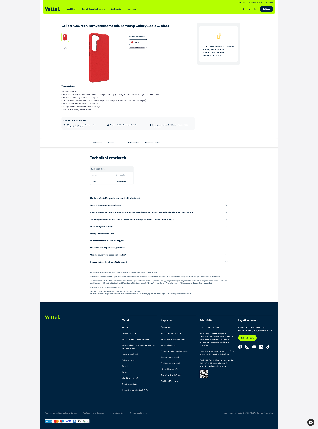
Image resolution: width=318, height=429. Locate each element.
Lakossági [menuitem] (241, 2)
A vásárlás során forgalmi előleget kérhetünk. (106, 287)
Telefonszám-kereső (170, 357)
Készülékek (71, 9)
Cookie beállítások (138, 413)
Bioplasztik (120, 175)
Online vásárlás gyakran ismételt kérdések (115, 197)
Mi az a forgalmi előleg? (101, 226)
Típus (94, 181)
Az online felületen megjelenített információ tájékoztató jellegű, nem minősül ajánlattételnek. (124, 272)
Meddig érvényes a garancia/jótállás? (108, 255)
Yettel (125, 320)
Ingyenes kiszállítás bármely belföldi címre (124, 125)
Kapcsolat (167, 320)
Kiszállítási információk (171, 333)
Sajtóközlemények (130, 354)
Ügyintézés (116, 9)
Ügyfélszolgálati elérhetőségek (175, 351)
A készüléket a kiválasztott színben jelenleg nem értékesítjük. (218, 50)
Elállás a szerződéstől (170, 363)
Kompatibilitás (98, 169)
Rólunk (125, 327)
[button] (310, 422)
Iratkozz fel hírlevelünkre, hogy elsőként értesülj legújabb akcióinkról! (255, 328)
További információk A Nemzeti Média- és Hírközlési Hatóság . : (217, 363)
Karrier (125, 372)
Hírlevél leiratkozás (169, 369)
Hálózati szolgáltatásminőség (135, 390)
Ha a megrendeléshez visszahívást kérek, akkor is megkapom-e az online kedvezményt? (132, 219)
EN (255, 9)
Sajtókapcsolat (128, 360)
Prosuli (125, 366)
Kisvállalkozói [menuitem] (255, 2)
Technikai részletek (131, 143)
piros (137, 42)
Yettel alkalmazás (168, 345)
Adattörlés (206, 320)
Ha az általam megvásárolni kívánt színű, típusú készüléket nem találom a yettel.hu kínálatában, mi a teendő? (142, 212)
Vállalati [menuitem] (269, 2)
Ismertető (112, 143)
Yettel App (131, 9)
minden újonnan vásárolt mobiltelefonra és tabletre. (81, 126)
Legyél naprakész (248, 320)
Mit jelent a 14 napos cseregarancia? (107, 247)
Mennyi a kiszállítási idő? (102, 233)
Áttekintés (97, 143)
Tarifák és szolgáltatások (93, 9)
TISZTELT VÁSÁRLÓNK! (209, 327)
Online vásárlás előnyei (74, 120)
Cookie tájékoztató (169, 381)
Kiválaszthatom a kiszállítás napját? (107, 240)
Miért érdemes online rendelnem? (106, 205)
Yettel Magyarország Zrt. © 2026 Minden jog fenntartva (248, 413)
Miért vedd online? (153, 143)
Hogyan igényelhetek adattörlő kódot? (108, 262)
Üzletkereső (166, 327)
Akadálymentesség (130, 378)
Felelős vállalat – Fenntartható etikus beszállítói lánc (138, 346)
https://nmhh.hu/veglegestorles (213, 366)
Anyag (94, 175)
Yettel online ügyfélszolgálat (173, 339)
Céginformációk (129, 333)
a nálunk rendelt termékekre (171, 126)
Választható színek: (137, 36)
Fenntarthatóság (129, 384)
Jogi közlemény (117, 413)
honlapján (223, 363)
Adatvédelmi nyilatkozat (93, 413)
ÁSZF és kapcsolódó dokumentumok (61, 413)
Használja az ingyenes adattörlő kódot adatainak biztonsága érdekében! (217, 352)
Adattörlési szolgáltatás (171, 375)
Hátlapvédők (121, 181)
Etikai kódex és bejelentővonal (135, 339)
